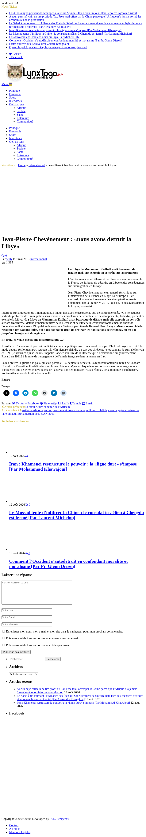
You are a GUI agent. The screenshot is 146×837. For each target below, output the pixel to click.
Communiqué (25, 121)
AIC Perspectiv (60, 818)
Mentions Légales (19, 832)
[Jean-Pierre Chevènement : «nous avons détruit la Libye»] (68, 230)
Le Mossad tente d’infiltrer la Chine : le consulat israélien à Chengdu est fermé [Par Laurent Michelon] (70, 33)
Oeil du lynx (16, 104)
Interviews (15, 101)
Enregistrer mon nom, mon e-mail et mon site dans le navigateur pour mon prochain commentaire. (64, 631)
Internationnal (38, 259)
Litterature (23, 118)
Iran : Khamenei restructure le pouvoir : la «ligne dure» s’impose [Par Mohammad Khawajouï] (65, 30)
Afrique (21, 107)
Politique (14, 90)
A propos (14, 828)
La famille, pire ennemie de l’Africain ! (48, 406)
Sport (12, 97)
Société (21, 111)
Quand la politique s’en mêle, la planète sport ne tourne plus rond (48, 47)
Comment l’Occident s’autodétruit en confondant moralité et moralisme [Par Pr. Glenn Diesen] (65, 40)
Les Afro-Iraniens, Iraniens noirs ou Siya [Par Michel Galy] (44, 37)
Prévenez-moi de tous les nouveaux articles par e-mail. (38, 645)
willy (9, 259)
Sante (20, 114)
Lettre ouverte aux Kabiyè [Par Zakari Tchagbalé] (39, 43)
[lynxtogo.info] (35, 80)
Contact (13, 825)
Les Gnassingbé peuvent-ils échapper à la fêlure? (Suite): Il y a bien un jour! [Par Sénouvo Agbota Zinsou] (73, 13)
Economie (15, 94)
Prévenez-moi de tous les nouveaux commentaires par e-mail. (42, 638)
